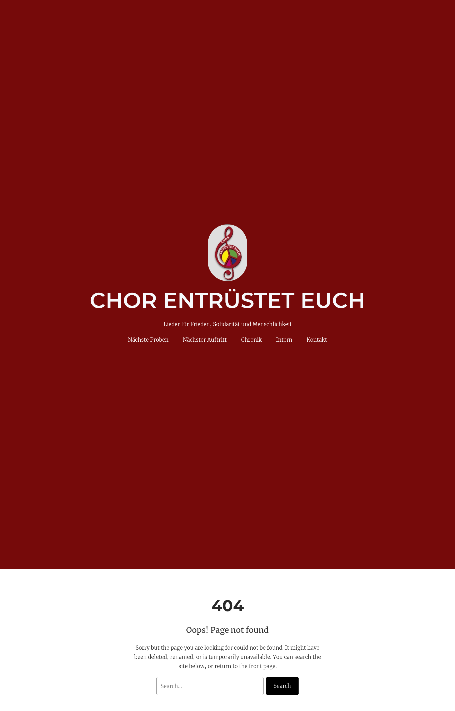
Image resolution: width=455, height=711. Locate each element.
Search (282, 686)
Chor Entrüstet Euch (227, 300)
